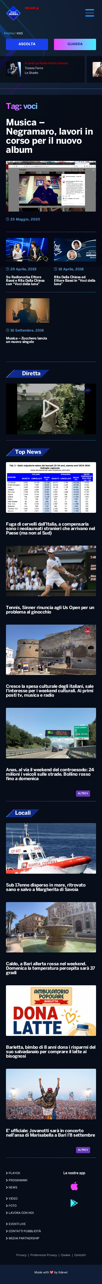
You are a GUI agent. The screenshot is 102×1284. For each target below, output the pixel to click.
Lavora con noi (21, 1213)
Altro (82, 793)
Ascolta (27, 44)
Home (10, 33)
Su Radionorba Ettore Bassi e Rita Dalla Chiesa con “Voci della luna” (25, 281)
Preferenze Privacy (43, 1255)
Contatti (80, 1255)
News (12, 1187)
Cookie (65, 1255)
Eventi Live (17, 1224)
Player (14, 1173)
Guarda (75, 44)
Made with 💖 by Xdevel (51, 1272)
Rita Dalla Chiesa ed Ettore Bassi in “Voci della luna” (74, 281)
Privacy (21, 1255)
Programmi (17, 1180)
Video (13, 1198)
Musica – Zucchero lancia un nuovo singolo (26, 340)
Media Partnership (23, 1238)
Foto (12, 1206)
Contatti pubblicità (24, 1231)
